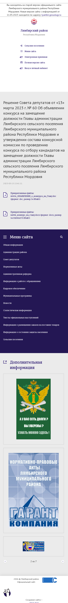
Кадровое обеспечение (14, 288)
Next (63, 561)
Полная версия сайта (35, 62)
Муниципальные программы (17, 296)
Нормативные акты (12, 267)
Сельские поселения (34, 46)
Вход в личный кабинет (36, 68)
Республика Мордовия (34, 35)
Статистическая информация (17, 310)
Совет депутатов (11, 259)
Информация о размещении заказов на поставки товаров (31, 325)
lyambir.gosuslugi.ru (51, 14)
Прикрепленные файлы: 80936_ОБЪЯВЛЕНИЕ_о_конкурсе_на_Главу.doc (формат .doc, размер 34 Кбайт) (33, 196)
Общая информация (13, 245)
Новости (7, 303)
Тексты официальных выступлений (20, 318)
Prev (5, 561)
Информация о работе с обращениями (22, 281)
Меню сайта (30, 51)
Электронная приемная (36, 57)
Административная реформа (17, 274)
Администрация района (15, 252)
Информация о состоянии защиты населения (25, 332)
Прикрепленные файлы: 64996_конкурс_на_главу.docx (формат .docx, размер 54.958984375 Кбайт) (36, 215)
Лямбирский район (34, 30)
